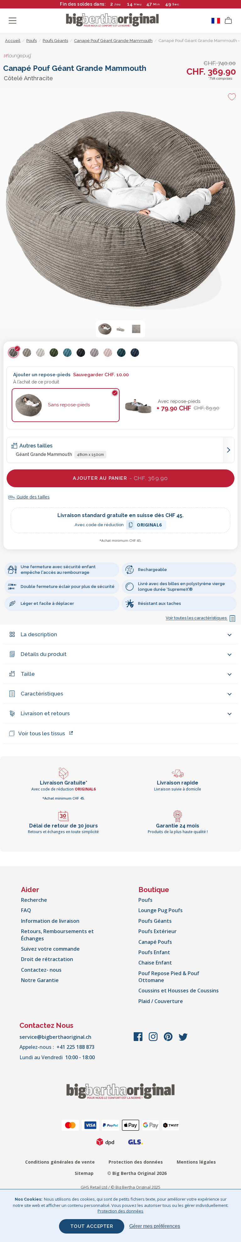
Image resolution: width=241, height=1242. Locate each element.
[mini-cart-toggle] (228, 21)
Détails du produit (44, 654)
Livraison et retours (45, 713)
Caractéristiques (42, 693)
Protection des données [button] (120, 1211)
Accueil (12, 40)
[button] (105, 329)
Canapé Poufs (155, 941)
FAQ (26, 910)
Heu (138, 4)
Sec (175, 4)
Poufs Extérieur (157, 931)
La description (39, 634)
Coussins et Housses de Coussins (178, 990)
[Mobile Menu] (13, 20)
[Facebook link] (139, 1039)
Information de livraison (50, 920)
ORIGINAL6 (149, 526)
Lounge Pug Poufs (160, 910)
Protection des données (136, 1162)
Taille (28, 674)
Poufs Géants (155, 920)
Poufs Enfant (154, 952)
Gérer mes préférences (154, 1226)
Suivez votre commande (50, 948)
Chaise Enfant (155, 962)
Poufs (145, 899)
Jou (117, 4)
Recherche (34, 899)
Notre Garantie (40, 980)
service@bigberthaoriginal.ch (55, 1036)
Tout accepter (91, 1226)
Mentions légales (196, 1162)
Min (156, 4)
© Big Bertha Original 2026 (137, 1173)
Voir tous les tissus (41, 733)
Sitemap (84, 1173)
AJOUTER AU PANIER (120, 478)
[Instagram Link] (154, 1039)
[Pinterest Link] (169, 1039)
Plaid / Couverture (160, 1001)
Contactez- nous (41, 969)
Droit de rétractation (47, 959)
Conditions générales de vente (60, 1162)
